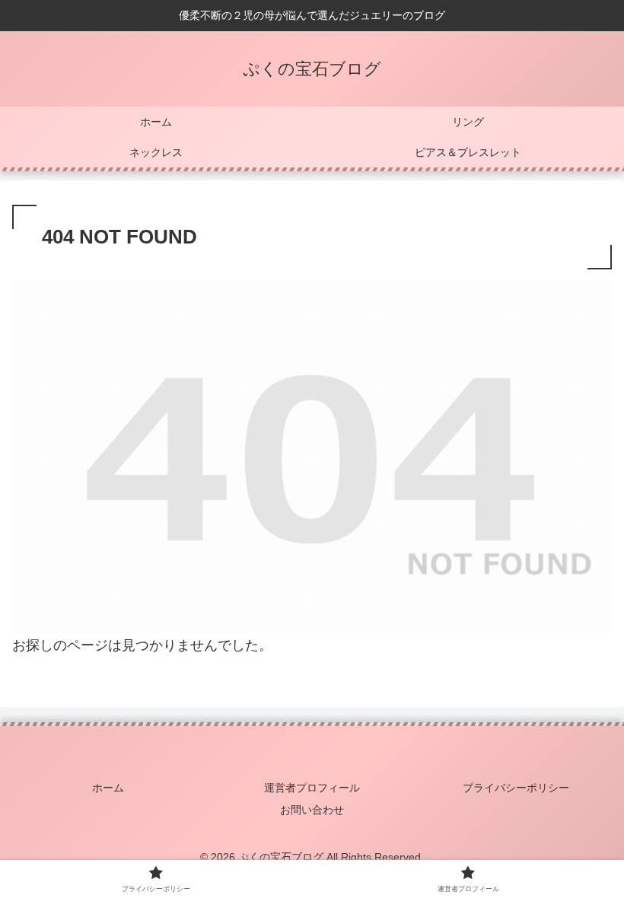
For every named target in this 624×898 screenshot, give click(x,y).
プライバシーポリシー (516, 788)
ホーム (108, 788)
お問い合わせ (312, 810)
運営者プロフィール (312, 788)
